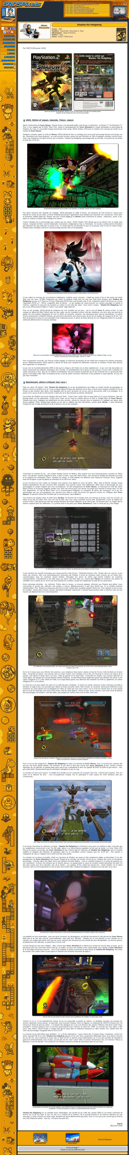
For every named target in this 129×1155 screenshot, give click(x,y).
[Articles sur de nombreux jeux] (8, 39)
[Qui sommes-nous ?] (8, 60)
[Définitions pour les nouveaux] (8, 57)
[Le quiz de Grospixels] (8, 64)
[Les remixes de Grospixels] (8, 67)
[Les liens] (8, 53)
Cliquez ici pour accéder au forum (72, 1149)
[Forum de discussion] (8, 50)
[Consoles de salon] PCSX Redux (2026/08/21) (86, 13)
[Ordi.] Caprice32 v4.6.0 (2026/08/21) (83, 12)
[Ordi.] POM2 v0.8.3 (79, 6)
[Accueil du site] (8, 35)
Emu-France (98, 3)
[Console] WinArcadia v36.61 (81, 7)
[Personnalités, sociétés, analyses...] (8, 42)
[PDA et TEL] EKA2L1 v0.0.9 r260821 (84, 10)
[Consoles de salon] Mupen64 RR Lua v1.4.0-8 (86, 4)
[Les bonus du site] (8, 46)
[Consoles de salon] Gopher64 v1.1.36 (84, 9)
